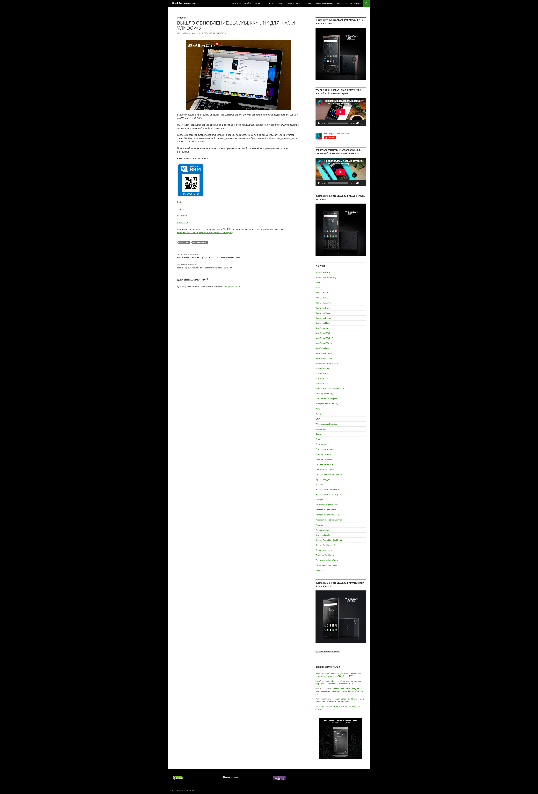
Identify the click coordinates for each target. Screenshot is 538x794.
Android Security (323, 272)
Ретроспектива (322, 530)
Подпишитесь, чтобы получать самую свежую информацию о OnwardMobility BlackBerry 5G (341, 691)
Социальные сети (324, 550)
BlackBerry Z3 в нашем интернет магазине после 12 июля (204, 266)
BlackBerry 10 (322, 292)
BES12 (318, 287)
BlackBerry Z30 (322, 383)
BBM (318, 282)
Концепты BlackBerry (325, 469)
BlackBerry (198, 141)
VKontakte (182, 222)
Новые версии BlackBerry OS (328, 494)
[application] (341, 112)
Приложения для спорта (327, 504)
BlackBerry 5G (322, 297)
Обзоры (307, 3)
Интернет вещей (323, 454)
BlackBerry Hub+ (323, 323)
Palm (318, 409)
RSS (179, 202)
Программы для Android (327, 509)
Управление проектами (326, 565)
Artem (197, 33)
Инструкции (321, 444)
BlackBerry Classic (323, 313)
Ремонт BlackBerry (324, 3)
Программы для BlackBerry (328, 514)
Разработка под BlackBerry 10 (329, 520)
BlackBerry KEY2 (323, 333)
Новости (181, 18)
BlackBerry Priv (322, 368)
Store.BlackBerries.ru (187, 232)
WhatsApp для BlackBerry (327, 424)
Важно (318, 434)
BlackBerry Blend (323, 308)
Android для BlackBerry (326, 277)
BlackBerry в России (184, 3)
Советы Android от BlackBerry (329, 540)
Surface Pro (342, 3)
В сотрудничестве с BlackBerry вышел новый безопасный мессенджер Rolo (340, 700)
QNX (318, 419)
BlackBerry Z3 (322, 378)
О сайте (247, 3)
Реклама (319, 525)
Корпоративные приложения (329, 474)
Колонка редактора (324, 464)
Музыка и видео (323, 479)
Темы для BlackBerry (325, 555)
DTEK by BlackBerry (324, 393)
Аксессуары (321, 429)
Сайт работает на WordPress (183, 791)
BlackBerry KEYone (324, 343)
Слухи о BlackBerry (324, 535)
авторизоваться (231, 286)
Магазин (258, 3)
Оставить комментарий (215, 33)
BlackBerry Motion (324, 353)
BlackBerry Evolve (323, 318)
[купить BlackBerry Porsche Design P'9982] (341, 738)
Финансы (320, 570)
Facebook (182, 215)
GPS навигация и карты (326, 398)
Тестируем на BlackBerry (327, 560)
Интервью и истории (325, 449)
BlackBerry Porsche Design (327, 363)
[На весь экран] (362, 123)
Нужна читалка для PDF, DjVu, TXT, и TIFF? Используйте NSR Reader (209, 256)
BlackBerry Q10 (322, 373)
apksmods (320, 706)
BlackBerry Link (200, 242)
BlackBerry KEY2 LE (324, 338)
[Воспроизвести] (319, 123)
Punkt (318, 414)
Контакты (236, 3)
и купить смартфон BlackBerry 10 (215, 232)
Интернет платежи (324, 459)
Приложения (292, 3)
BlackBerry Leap (323, 348)
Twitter (180, 208)
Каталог (280, 3)
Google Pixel (355, 3)
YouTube (269, 3)
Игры (318, 439)
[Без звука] (357, 123)
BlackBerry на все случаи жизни (330, 388)
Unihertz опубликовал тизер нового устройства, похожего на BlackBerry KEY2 (338, 674)
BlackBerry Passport (324, 358)
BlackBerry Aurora (323, 303)
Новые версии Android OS (327, 489)
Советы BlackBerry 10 (325, 545)
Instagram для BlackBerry (327, 403)
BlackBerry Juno (323, 328)
